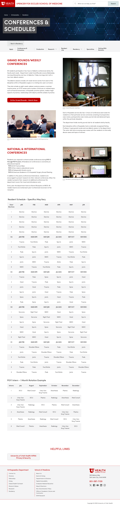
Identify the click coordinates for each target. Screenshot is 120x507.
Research (51, 49)
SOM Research (40, 495)
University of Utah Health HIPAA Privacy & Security (23, 456)
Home (6, 15)
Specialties (90, 49)
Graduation (40, 49)
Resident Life (64, 49)
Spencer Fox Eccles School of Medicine (39, 3)
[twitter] (91, 485)
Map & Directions (41, 486)
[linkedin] (101, 485)
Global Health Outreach (16, 483)
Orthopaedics (15, 15)
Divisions (11, 476)
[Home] (7, 3)
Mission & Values (13, 486)
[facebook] (94, 485)
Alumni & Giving (40, 476)
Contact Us (12, 473)
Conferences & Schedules (22, 49)
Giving (10, 481)
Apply (11, 49)
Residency (25, 15)
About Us (39, 473)
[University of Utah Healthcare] (101, 471)
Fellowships (12, 478)
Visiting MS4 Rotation (102, 49)
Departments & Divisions (43, 478)
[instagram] (105, 485)
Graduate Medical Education (44, 483)
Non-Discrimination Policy (43, 489)
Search (113, 3)
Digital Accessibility (41, 481)
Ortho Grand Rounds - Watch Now (24, 100)
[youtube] (98, 485)
